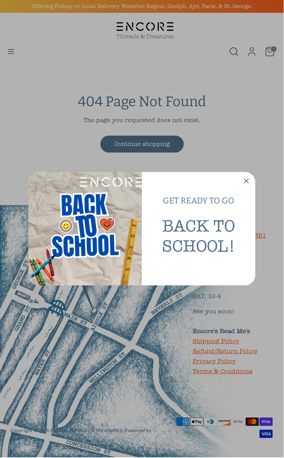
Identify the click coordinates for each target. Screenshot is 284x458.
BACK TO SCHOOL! (198, 236)
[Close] (246, 181)
